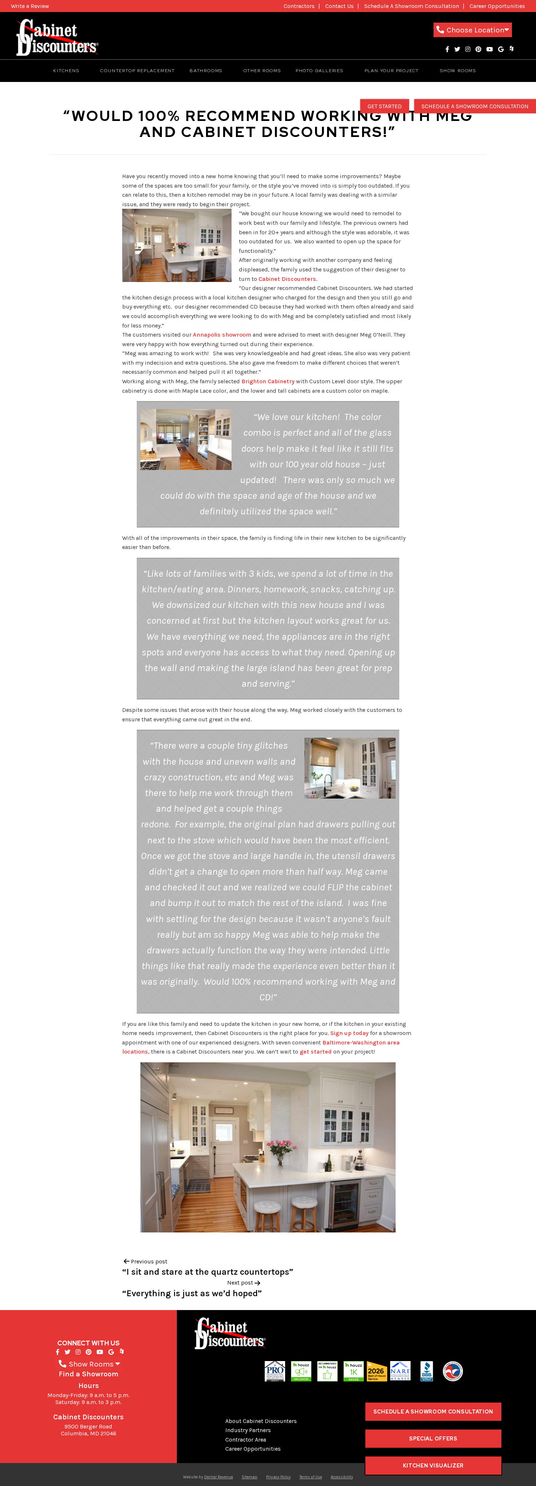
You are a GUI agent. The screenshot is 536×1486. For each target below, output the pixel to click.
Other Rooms (262, 71)
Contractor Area (245, 1439)
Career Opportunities (497, 6)
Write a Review (30, 6)
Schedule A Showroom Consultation (411, 6)
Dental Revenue (218, 1477)
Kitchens (66, 71)
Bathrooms (206, 71)
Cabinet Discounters (287, 278)
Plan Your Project (392, 71)
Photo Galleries (319, 71)
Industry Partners (248, 1430)
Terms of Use (310, 1477)
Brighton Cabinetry (268, 381)
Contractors (299, 6)
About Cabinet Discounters (261, 1421)
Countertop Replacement (137, 71)
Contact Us (339, 6)
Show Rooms (458, 71)
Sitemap (249, 1477)
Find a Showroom (89, 1374)
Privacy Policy (278, 1477)
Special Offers (433, 1438)
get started (316, 1051)
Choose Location (475, 30)
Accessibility (342, 1477)
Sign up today (349, 1033)
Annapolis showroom (222, 334)
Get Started (385, 106)
